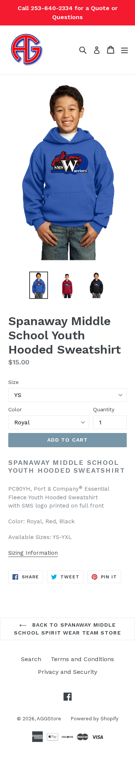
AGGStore (49, 718)
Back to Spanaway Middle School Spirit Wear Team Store (67, 629)
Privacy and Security (67, 671)
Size (13, 382)
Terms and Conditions (82, 659)
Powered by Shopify (94, 718)
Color (15, 409)
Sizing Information (33, 552)
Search (31, 659)
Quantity (103, 409)
